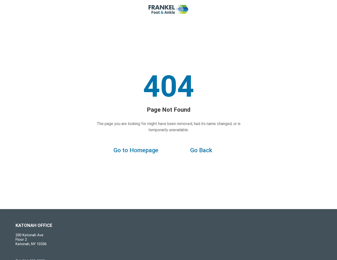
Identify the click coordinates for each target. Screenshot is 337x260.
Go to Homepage (135, 150)
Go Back (201, 150)
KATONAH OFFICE (34, 225)
